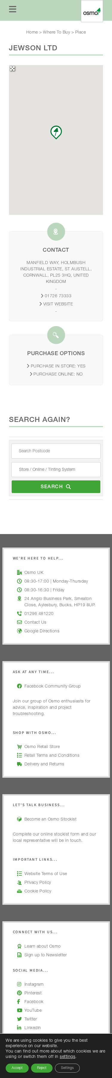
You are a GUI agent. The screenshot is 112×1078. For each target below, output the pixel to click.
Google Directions (42, 631)
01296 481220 (39, 614)
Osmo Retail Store (42, 747)
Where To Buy (56, 33)
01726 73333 (58, 296)
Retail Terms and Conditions (52, 756)
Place (80, 33)
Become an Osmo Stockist (50, 820)
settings (67, 1057)
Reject (42, 1068)
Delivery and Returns (44, 764)
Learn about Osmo (42, 947)
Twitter (30, 1019)
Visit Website (58, 304)
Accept (17, 1068)
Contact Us (35, 623)
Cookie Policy (37, 891)
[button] (56, 132)
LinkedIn (32, 1028)
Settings (67, 1068)
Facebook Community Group (52, 687)
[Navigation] (13, 10)
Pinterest (33, 993)
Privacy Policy (37, 883)
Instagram (34, 985)
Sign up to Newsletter (45, 955)
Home (32, 33)
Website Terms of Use (45, 874)
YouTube (33, 1011)
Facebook (34, 1002)
